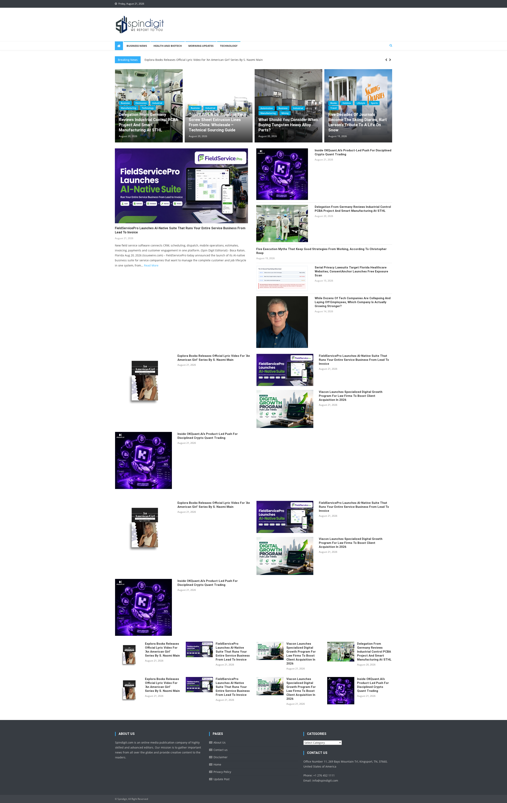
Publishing (335, 107)
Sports (234, 102)
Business (143, 108)
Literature (362, 102)
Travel (194, 107)
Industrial (158, 108)
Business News (137, 46)
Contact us (220, 750)
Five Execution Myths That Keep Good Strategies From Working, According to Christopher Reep (321, 251)
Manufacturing (128, 113)
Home (217, 764)
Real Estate (266, 113)
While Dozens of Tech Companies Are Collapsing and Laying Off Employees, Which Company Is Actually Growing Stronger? (353, 302)
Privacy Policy (222, 772)
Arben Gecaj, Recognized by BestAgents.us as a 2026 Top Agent (285, 124)
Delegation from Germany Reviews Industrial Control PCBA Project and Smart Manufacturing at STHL (353, 209)
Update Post (221, 779)
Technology (228, 46)
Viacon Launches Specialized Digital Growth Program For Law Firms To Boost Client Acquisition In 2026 (350, 396)
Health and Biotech (167, 46)
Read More (151, 265)
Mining (145, 113)
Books (194, 102)
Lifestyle (221, 102)
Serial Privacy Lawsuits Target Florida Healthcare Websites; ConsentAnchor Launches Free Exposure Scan (351, 271)
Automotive (127, 108)
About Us (219, 742)
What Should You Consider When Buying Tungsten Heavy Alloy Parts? (148, 124)
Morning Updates (200, 46)
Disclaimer (220, 757)
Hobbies (207, 102)
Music (376, 102)
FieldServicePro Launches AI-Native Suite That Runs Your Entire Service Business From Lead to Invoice (212, 60)
